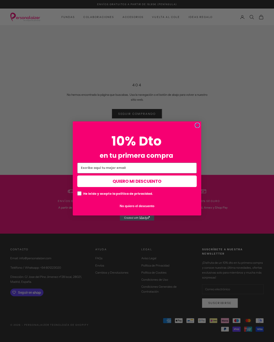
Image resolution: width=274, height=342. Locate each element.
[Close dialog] (197, 125)
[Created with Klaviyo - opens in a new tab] (137, 218)
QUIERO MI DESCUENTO (137, 181)
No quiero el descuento (137, 205)
